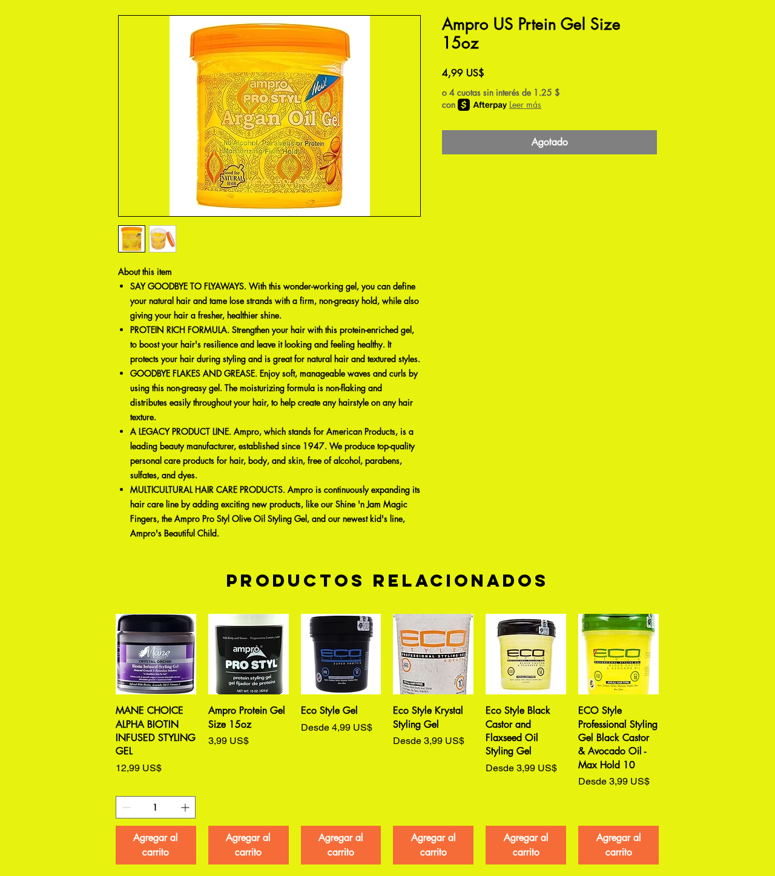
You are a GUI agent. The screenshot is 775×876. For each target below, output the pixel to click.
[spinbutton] (156, 807)
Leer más (525, 104)
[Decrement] (125, 807)
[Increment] (186, 807)
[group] (387, 739)
